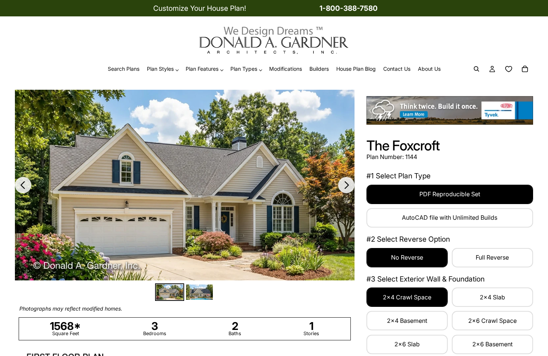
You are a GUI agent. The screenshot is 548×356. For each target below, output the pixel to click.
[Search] (476, 69)
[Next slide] (346, 185)
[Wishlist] (508, 69)
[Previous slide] (23, 185)
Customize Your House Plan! (199, 8)
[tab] (169, 292)
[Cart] (525, 69)
